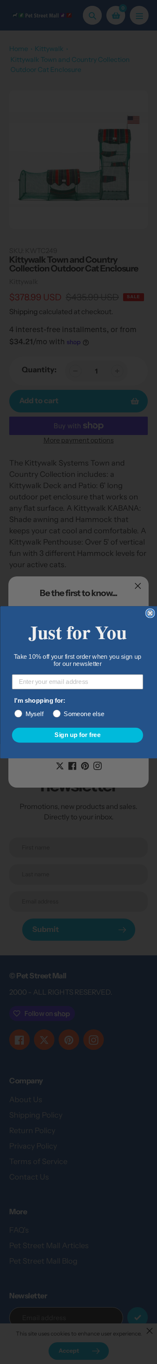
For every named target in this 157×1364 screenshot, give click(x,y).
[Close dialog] (150, 613)
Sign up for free (77, 735)
